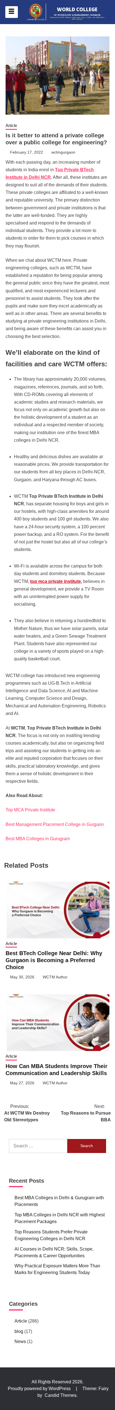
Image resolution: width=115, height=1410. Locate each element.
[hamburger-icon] (11, 12)
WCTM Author (55, 977)
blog (19, 1331)
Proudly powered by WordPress (40, 1388)
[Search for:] (38, 1146)
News (20, 1341)
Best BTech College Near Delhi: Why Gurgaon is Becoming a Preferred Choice (54, 960)
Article (11, 125)
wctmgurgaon (63, 152)
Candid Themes (60, 1395)
